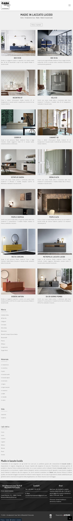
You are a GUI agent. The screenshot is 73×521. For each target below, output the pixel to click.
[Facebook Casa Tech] (51, 515)
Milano (3, 445)
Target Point (4, 350)
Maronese (4, 331)
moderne (3, 418)
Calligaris (3, 321)
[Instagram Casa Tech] (51, 517)
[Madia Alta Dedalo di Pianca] (55, 162)
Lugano (3, 442)
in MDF (3, 394)
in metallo (3, 397)
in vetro (3, 400)
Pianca (3, 341)
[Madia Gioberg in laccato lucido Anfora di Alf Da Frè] (18, 281)
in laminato (4, 381)
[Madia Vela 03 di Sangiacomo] (55, 83)
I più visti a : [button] (5, 426)
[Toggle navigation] (69, 5)
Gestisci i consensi (16, 520)
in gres (3, 371)
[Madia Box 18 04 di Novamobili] (55, 43)
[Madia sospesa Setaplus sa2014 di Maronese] (18, 162)
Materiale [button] (4, 359)
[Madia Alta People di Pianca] (55, 202)
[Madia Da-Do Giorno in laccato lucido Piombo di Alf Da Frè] (55, 281)
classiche (3, 414)
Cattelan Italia (5, 315)
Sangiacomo (4, 347)
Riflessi (3, 344)
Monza (3, 448)
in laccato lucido (5, 374)
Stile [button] (2, 409)
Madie (37, 18)
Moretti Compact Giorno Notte (9, 334)
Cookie (7, 520)
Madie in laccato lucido (47, 18)
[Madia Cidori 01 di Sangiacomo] (18, 122)
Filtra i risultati (36, 25)
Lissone (3, 438)
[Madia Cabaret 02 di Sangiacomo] (55, 122)
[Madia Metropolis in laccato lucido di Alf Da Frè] (55, 242)
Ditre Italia (4, 328)
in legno (3, 384)
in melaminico (5, 365)
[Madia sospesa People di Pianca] (18, 202)
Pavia (2, 451)
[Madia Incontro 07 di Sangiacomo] (18, 83)
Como (2, 432)
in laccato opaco (5, 378)
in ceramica (4, 368)
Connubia (3, 325)
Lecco (2, 435)
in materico (4, 390)
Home (22, 18)
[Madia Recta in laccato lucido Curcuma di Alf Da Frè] (18, 242)
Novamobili (4, 337)
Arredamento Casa (30, 18)
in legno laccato (5, 387)
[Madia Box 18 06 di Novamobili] (18, 43)
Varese (3, 455)
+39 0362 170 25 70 (34, 489)
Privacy (2, 520)
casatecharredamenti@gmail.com (36, 495)
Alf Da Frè (3, 318)
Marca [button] (3, 309)
